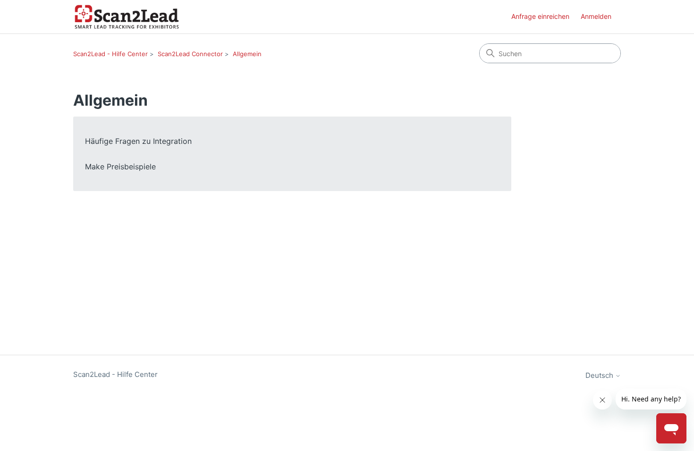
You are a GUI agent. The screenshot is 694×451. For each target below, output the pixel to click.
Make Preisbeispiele (120, 166)
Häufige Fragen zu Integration (138, 141)
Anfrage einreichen (540, 16)
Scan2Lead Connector (190, 54)
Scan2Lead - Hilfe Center (110, 54)
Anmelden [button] (596, 16)
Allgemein (247, 54)
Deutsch (600, 375)
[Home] (126, 16)
